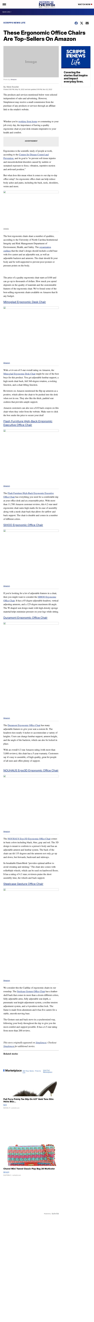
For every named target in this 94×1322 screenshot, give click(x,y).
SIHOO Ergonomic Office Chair (23, 525)
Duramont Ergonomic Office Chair (25, 617)
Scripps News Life (14, 22)
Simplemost (41, 1042)
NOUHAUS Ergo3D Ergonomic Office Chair (31, 770)
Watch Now (84, 4)
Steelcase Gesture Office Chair (23, 883)
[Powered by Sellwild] (55, 1213)
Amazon (14, 79)
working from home (27, 121)
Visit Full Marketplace (47, 1071)
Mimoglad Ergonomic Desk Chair (24, 302)
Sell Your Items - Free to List (32, 1071)
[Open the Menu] (4, 4)
